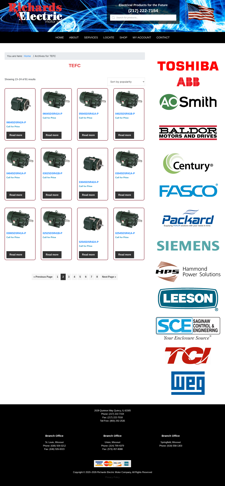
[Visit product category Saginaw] (188, 330)
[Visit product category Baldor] (188, 135)
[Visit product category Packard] (188, 220)
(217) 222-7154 (143, 10)
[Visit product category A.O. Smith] (188, 104)
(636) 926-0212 (58, 445)
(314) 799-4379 (116, 445)
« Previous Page (43, 277)
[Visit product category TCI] (188, 357)
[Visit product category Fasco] (188, 193)
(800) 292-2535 (117, 420)
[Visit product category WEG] (188, 385)
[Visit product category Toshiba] (188, 67)
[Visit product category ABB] (188, 83)
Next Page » (109, 277)
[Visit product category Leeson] (188, 301)
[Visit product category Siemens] (188, 247)
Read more (15, 135)
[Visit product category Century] (188, 165)
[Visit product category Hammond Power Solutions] (188, 273)
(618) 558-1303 (174, 445)
